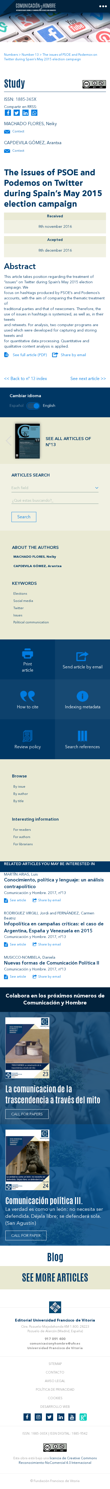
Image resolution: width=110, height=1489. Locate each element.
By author (20, 794)
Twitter (18, 608)
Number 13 (30, 55)
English (49, 406)
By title (18, 801)
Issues (17, 615)
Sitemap (55, 1364)
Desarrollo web (55, 1407)
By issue (19, 786)
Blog (55, 1257)
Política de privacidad (55, 1389)
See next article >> (88, 379)
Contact (18, 131)
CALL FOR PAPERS (27, 1114)
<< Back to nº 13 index (25, 379)
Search (23, 517)
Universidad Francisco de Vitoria (55, 1348)
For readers (22, 830)
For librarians (23, 844)
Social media (23, 601)
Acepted (55, 240)
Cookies (55, 1398)
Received (55, 216)
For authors (21, 837)
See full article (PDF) (30, 355)
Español (16, 406)
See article (17, 900)
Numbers (11, 55)
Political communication (31, 622)
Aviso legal (55, 1381)
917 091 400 (55, 1339)
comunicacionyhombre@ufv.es (55, 1343)
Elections (20, 593)
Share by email (73, 355)
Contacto (55, 1372)
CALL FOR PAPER (26, 1236)
